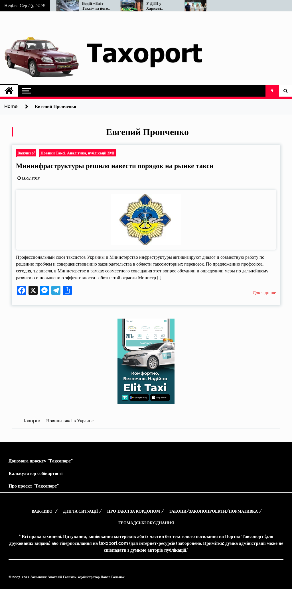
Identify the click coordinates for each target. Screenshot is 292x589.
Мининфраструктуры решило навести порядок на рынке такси (115, 166)
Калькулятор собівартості (35, 473)
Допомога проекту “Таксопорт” (41, 461)
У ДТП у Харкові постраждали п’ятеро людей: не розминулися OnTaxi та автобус (154, 6)
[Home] (9, 91)
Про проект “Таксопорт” (34, 486)
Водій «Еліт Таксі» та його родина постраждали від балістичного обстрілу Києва (91, 6)
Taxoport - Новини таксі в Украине (58, 420)
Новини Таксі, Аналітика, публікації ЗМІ (77, 152)
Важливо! (26, 152)
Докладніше (264, 292)
